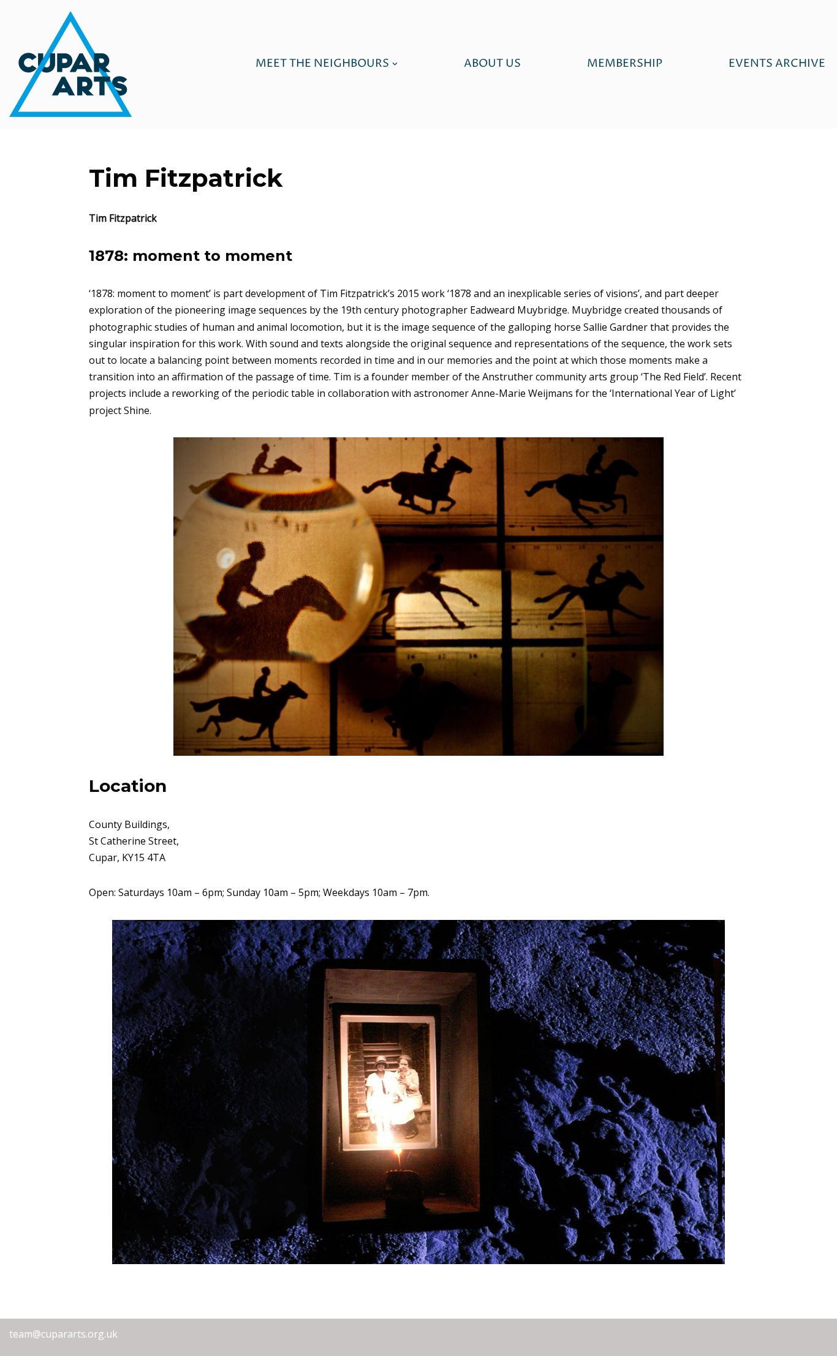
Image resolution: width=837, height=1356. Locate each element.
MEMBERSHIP (624, 63)
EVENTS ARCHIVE (777, 63)
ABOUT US (492, 63)
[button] (395, 64)
